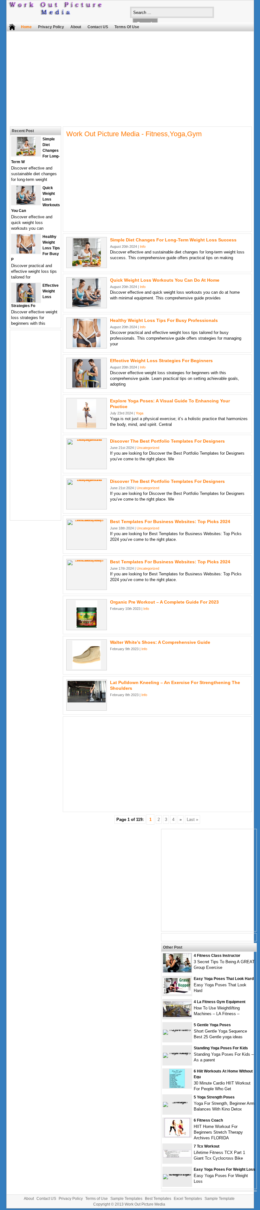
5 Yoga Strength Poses (214, 1097)
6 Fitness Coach (208, 1120)
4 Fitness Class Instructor (217, 955)
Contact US (98, 27)
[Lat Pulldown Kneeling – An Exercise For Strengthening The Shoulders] (87, 701)
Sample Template (220, 1198)
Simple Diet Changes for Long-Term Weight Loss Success (173, 239)
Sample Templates (126, 1198)
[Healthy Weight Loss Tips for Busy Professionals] (87, 345)
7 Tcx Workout (206, 1146)
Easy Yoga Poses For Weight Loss (224, 1169)
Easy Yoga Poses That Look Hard (224, 978)
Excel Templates (188, 1198)
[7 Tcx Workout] (177, 1156)
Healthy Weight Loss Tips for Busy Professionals (164, 320)
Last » (192, 819)
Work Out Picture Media (145, 1204)
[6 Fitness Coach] (177, 1135)
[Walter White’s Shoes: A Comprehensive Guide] (86, 667)
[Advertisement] (125, 77)
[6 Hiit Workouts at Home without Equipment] (177, 1086)
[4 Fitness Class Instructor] (177, 971)
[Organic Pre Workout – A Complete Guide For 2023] (86, 627)
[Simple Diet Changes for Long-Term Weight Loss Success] (86, 265)
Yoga (139, 413)
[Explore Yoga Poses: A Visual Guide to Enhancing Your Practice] (86, 426)
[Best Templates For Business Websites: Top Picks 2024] (87, 519)
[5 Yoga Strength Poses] (177, 1101)
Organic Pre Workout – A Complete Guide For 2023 (164, 602)
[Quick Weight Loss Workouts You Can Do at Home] (86, 305)
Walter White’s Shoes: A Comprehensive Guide (160, 642)
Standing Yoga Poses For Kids (221, 1048)
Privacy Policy (51, 27)
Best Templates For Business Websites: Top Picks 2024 (170, 521)
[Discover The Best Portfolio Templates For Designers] (87, 439)
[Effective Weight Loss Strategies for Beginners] (86, 386)
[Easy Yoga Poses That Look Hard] (177, 992)
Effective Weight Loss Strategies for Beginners (161, 360)
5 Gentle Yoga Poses (212, 1025)
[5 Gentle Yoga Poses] (177, 1029)
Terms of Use (126, 27)
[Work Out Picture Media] (55, 13)
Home (26, 27)
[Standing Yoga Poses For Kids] (177, 1052)
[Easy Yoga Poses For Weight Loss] (177, 1174)
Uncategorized (148, 448)
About (75, 27)
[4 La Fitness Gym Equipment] (177, 1015)
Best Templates (158, 1198)
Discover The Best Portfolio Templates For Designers (167, 441)
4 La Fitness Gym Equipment (219, 1002)
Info (143, 246)
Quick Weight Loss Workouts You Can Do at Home (164, 280)
